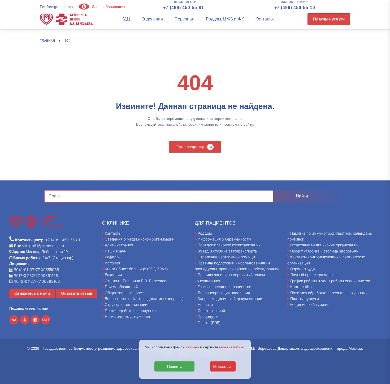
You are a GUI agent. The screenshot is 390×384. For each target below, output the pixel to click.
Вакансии (113, 274)
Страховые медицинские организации (324, 245)
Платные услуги (329, 19)
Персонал (184, 19)
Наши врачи (115, 251)
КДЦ (126, 19)
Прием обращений (121, 286)
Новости (205, 304)
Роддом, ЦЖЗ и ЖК (225, 19)
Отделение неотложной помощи (226, 257)
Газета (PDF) (209, 322)
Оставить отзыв (76, 293)
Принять (174, 366)
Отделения (152, 19)
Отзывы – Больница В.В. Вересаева (136, 280)
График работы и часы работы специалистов (330, 280)
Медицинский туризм (309, 304)
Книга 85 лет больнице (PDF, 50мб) (136, 269)
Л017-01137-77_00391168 (35, 275)
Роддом (205, 233)
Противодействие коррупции (131, 310)
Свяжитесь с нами (32, 293)
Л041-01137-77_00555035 (35, 269)
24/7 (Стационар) (42, 257)
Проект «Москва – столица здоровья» (324, 251)
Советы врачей (211, 310)
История (112, 263)
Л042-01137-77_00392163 (36, 281)
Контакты (264, 19)
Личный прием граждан (311, 274)
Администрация (119, 245)
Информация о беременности (224, 239)
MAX (46, 320)
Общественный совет (124, 292)
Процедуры (208, 316)
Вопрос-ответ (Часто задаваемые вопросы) (144, 298)
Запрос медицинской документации (230, 298)
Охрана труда (302, 269)
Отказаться (222, 366)
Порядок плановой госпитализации (229, 245)
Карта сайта (301, 286)
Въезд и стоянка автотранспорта (227, 251)
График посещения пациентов (224, 286)
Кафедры (113, 257)
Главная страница (190, 147)
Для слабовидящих (108, 7)
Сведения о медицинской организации (139, 239)
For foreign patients (56, 7)
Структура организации (126, 304)
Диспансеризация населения (224, 292)
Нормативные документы (127, 316)
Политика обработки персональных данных (328, 292)
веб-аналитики (231, 347)
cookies (192, 347)
